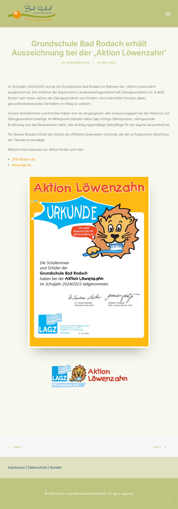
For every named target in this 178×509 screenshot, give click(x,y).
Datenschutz (37, 467)
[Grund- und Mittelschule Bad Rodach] (32, 13)
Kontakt (55, 467)
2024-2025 (108, 62)
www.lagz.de (21, 165)
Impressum (16, 467)
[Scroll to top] (169, 500)
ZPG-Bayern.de (23, 159)
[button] (168, 13)
